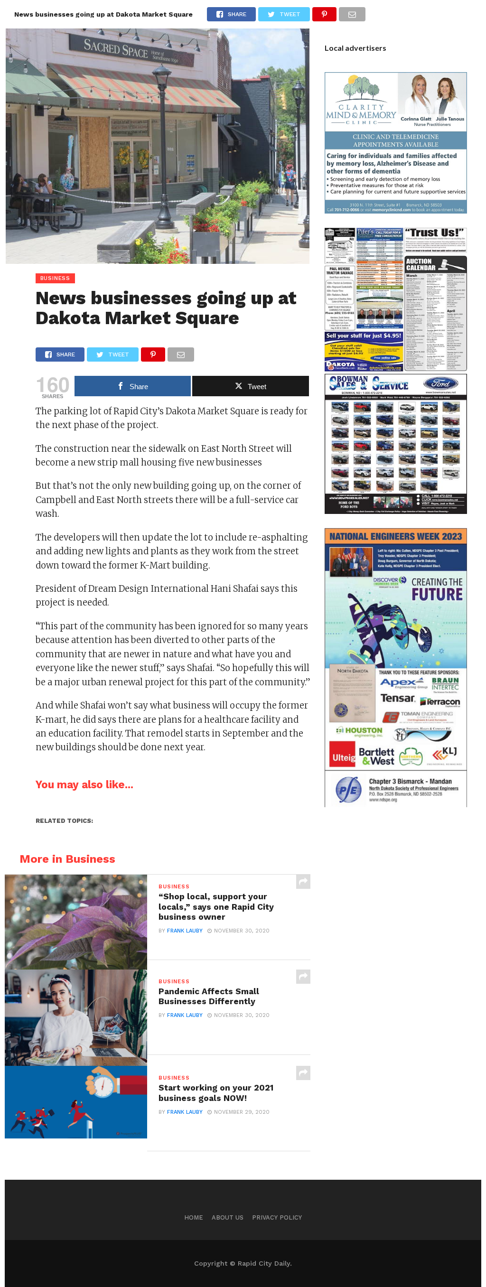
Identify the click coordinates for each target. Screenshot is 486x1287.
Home (193, 1217)
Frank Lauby (185, 931)
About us (227, 1217)
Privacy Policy (277, 1217)
